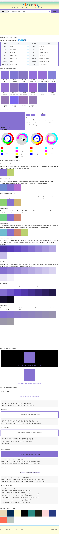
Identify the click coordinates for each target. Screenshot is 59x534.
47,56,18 (41, 49)
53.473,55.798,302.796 (44, 61)
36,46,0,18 (12, 52)
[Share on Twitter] (22, 40)
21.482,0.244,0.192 (43, 55)
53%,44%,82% (13, 64)
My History (52, 1)
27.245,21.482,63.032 (43, 52)
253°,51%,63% (13, 55)
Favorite (46, 1)
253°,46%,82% (13, 58)
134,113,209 (41, 46)
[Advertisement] (29, 24)
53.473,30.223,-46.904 (44, 58)
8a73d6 (33, 115)
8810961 (12, 61)
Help (57, 1)
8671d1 (11, 46)
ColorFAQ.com (3, 1)
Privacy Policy (6, 529)
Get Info (55, 11)
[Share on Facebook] (24, 40)
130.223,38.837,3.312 (43, 64)
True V (28, 115)
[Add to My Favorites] (19, 40)
